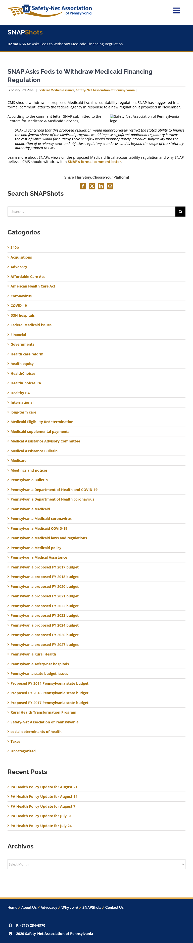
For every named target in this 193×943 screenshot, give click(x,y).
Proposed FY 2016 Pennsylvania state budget (49, 693)
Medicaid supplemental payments (40, 431)
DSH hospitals (23, 315)
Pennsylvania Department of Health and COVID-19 (54, 489)
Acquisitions (21, 257)
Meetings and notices (29, 470)
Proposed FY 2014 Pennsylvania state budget (49, 683)
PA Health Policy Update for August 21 (44, 787)
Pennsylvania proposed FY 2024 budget (45, 625)
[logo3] (50, 6)
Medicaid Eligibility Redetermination (42, 422)
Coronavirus (21, 296)
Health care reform (27, 354)
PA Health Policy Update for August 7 (43, 806)
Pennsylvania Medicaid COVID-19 (39, 528)
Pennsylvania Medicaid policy (36, 548)
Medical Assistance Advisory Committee (45, 441)
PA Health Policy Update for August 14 (44, 796)
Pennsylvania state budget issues (39, 673)
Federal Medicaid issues (56, 90)
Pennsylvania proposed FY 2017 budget (45, 567)
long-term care (23, 412)
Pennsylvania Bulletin (29, 480)
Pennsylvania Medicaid (30, 509)
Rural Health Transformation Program (43, 712)
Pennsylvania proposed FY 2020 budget (45, 586)
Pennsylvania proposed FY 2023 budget (45, 615)
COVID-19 (19, 305)
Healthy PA (20, 393)
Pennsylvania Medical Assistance (39, 557)
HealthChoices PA (26, 383)
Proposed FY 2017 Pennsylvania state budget (49, 703)
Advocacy (19, 267)
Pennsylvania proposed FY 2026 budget (45, 635)
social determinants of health (36, 731)
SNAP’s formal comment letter (94, 161)
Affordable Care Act (28, 276)
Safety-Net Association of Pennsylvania (105, 90)
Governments (22, 344)
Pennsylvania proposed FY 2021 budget (45, 596)
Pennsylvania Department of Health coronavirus (52, 499)
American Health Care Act (33, 286)
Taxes (15, 741)
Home (13, 44)
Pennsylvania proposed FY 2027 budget (45, 644)
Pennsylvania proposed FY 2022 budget (45, 606)
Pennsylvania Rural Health (33, 654)
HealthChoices (23, 373)
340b (15, 247)
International (22, 402)
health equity (22, 363)
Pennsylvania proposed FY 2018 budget (45, 577)
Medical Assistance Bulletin (34, 451)
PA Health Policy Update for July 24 (41, 825)
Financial (18, 335)
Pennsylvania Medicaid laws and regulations (49, 538)
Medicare (18, 460)
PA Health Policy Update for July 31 (41, 815)
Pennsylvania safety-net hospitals (40, 664)
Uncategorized (23, 751)
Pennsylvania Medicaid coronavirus (41, 518)
